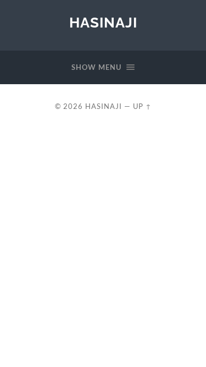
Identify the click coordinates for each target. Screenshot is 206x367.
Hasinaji (103, 22)
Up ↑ (142, 106)
